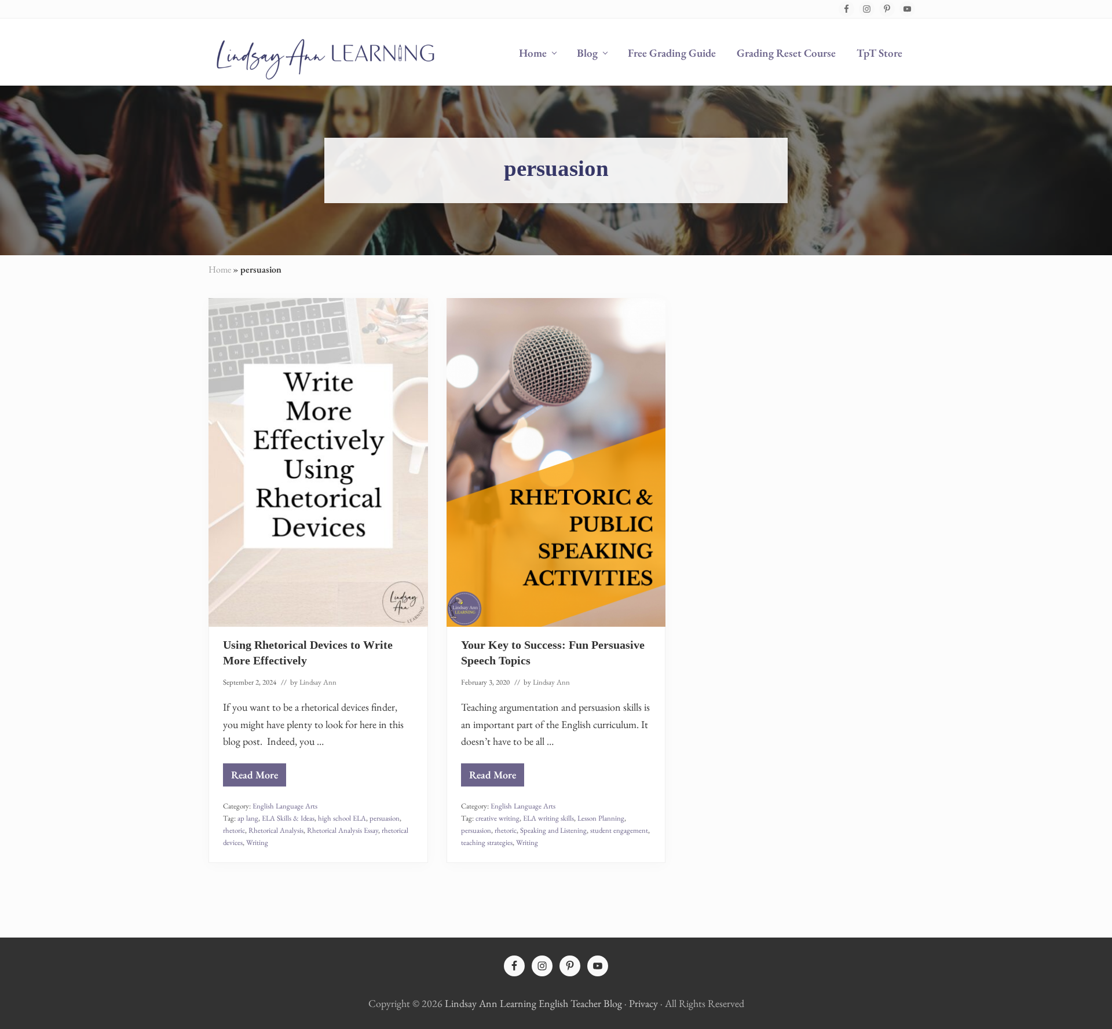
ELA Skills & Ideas (288, 818)
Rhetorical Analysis (275, 830)
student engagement (619, 830)
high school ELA (342, 818)
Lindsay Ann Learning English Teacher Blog (533, 1003)
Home (220, 269)
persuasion (385, 818)
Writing (257, 842)
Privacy (643, 1003)
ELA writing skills (548, 818)
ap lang (247, 818)
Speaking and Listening (553, 830)
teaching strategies (487, 842)
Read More (254, 777)
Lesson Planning (600, 818)
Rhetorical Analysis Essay (342, 830)
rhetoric (234, 830)
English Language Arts (285, 806)
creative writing (497, 818)
